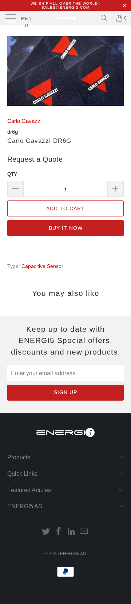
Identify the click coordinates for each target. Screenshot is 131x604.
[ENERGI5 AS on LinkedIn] (71, 532)
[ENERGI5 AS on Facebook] (58, 532)
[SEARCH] (104, 18)
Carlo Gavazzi (24, 121)
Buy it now (66, 228)
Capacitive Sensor (42, 266)
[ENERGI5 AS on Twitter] (46, 532)
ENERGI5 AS (73, 553)
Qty (12, 174)
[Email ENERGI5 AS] (84, 532)
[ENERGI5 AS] (65, 18)
